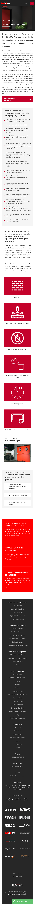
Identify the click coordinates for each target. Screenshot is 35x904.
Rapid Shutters (17, 612)
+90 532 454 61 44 (17, 766)
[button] (17, 486)
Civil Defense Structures (17, 711)
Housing (17, 688)
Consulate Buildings (17, 708)
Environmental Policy (17, 737)
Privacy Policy (17, 876)
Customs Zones (17, 701)
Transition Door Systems (17, 652)
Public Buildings (17, 705)
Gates (18, 665)
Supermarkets (17, 698)
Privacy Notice (17, 874)
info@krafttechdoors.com (17, 776)
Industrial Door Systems (17, 603)
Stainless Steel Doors (17, 655)
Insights (17, 741)
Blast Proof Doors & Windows (17, 645)
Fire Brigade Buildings (17, 718)
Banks (17, 681)
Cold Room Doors (17, 619)
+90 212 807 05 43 (17, 757)
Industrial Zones (17, 691)
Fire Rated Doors (17, 628)
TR (26, 3)
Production (17, 731)
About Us (17, 727)
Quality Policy (17, 734)
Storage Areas (17, 674)
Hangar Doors (17, 606)
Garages (17, 715)
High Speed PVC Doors (17, 616)
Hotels (17, 684)
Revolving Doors (17, 661)
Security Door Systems (17, 625)
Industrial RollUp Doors (17, 609)
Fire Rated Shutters (17, 632)
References (17, 744)
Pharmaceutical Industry (17, 678)
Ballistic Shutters (17, 642)
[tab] (17, 486)
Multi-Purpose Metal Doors (17, 658)
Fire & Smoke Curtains (17, 635)
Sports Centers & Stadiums (17, 694)
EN (22, 3)
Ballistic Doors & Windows (17, 639)
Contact (17, 748)
